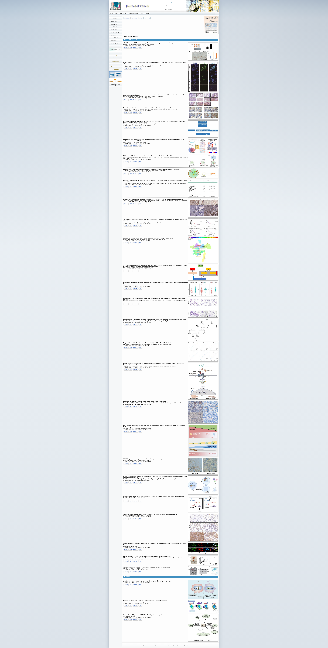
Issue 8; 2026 (114, 18)
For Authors (123, 13)
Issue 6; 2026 (114, 24)
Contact (147, 13)
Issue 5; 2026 (114, 27)
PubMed (135, 47)
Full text (126, 47)
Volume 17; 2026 (115, 32)
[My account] (217, 13)
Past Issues (113, 35)
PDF (130, 47)
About (116, 13)
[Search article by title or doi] (119, 49)
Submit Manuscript (133, 13)
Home (111, 13)
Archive (141, 18)
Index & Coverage (115, 43)
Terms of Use (195, 645)
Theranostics (115, 64)
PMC (140, 47)
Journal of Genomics (115, 66)
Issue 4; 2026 (114, 29)
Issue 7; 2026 (114, 21)
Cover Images (114, 40)
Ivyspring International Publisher (167, 643)
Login (141, 13)
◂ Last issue (127, 18)
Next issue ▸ (135, 18)
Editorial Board (114, 38)
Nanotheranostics (115, 69)
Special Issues (114, 46)
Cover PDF (147, 18)
